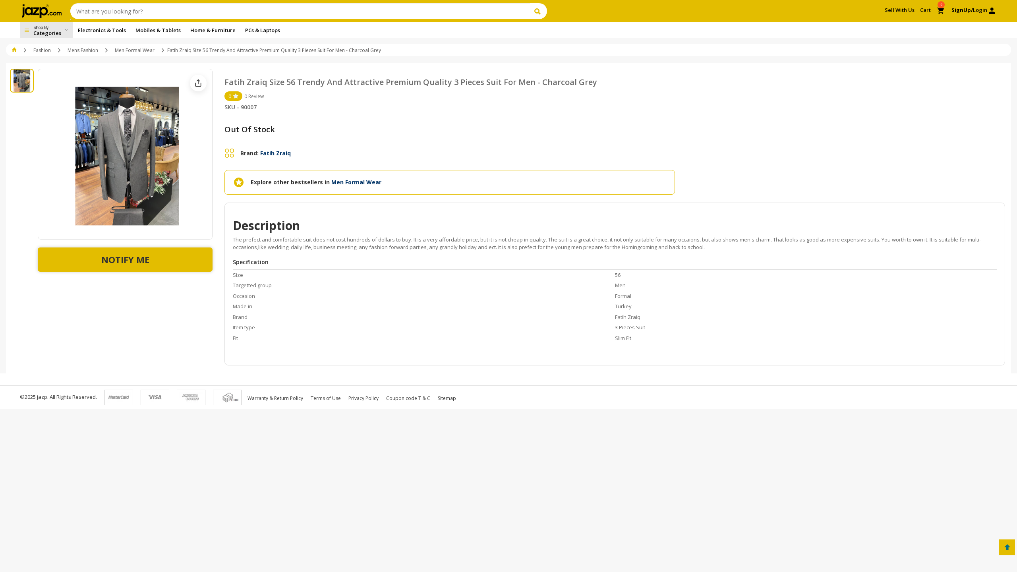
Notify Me (125, 259)
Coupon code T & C (408, 398)
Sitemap (447, 398)
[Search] (538, 11)
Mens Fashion (83, 50)
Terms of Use (326, 398)
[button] (15, 50)
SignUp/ (962, 10)
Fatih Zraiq (275, 153)
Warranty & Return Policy (275, 398)
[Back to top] (1007, 547)
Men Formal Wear (135, 50)
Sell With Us (900, 10)
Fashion (42, 50)
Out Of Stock (249, 129)
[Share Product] (198, 83)
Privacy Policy (363, 398)
